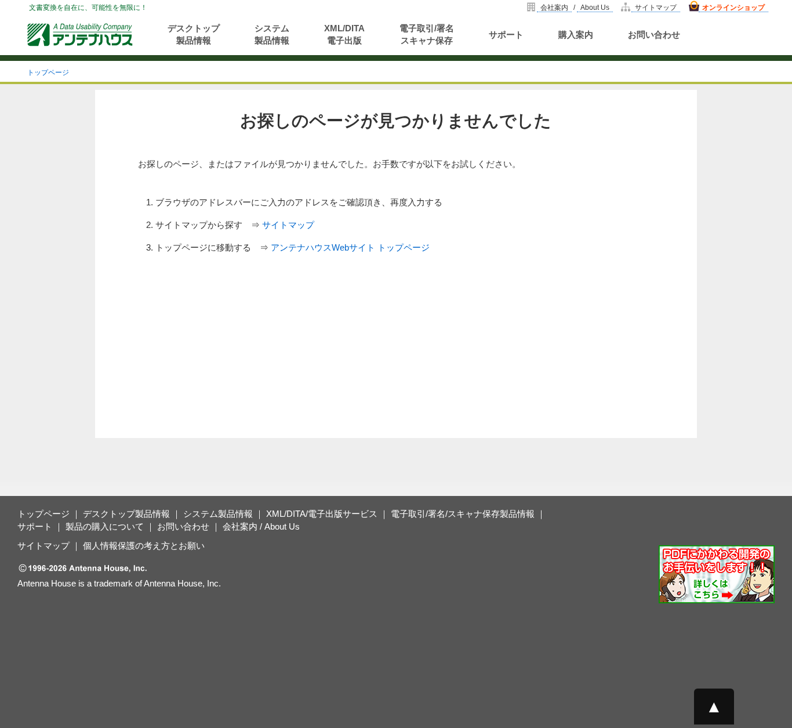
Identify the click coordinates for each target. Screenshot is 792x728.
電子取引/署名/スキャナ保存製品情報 (463, 514)
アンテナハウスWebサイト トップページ (350, 247)
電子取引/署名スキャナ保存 (426, 34)
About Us (594, 7)
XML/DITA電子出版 (344, 34)
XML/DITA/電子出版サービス (321, 514)
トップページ (48, 72)
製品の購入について (105, 526)
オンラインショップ (733, 7)
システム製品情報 (272, 34)
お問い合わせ (654, 34)
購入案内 (575, 34)
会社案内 (554, 7)
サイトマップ (656, 7)
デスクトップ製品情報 (194, 34)
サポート (506, 34)
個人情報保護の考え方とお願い (144, 545)
